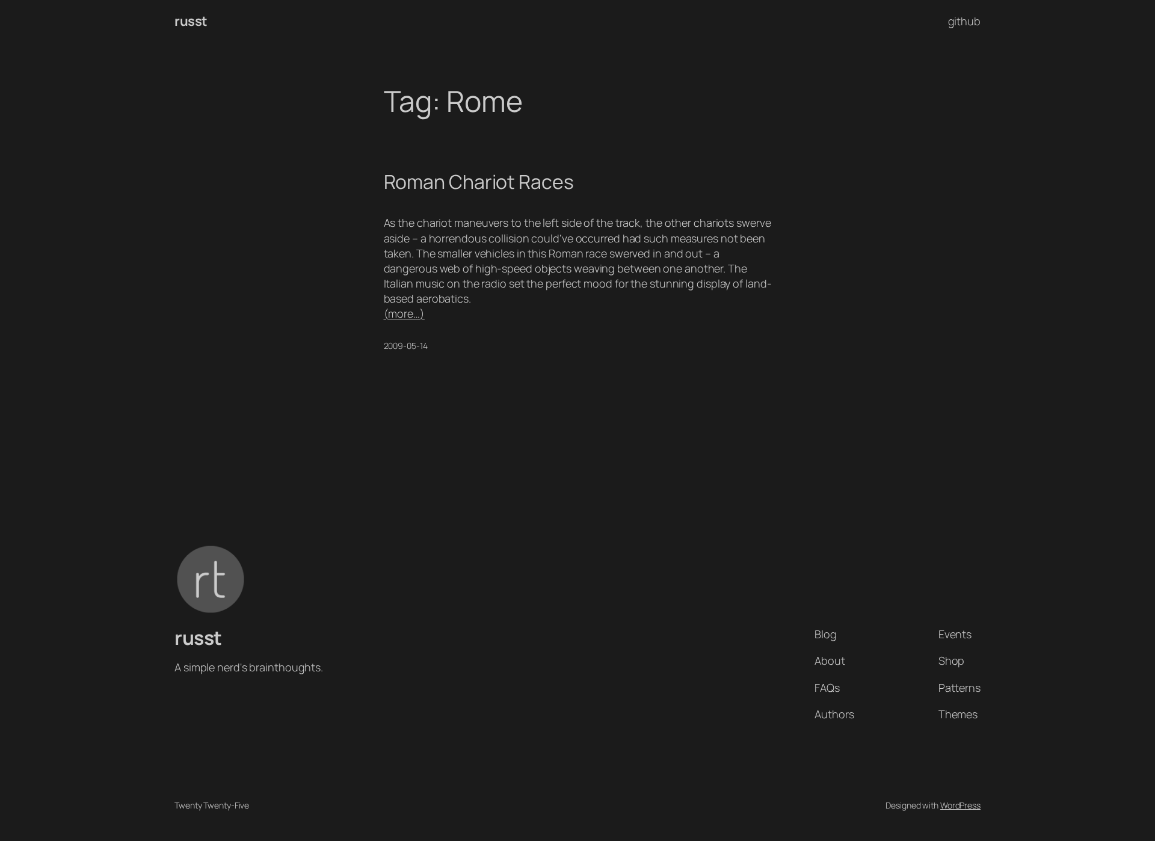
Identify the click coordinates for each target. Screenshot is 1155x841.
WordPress (960, 805)
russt (191, 21)
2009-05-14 (406, 345)
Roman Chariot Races (479, 182)
